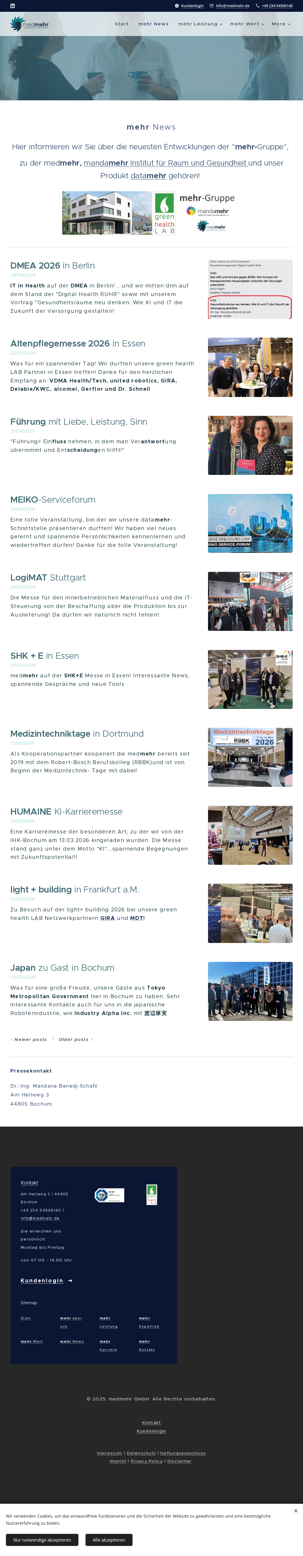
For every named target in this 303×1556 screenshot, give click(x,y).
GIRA (107, 918)
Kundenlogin (192, 5)
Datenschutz (141, 1453)
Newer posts (30, 1039)
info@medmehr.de (232, 5)
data (139, 175)
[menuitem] (123, 24)
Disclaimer (179, 1461)
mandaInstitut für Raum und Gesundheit (165, 163)
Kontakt (29, 1183)
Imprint (118, 1461)
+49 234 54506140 (277, 5)
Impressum (110, 1453)
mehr (156, 176)
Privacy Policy (147, 1461)
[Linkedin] (12, 6)
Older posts (74, 1039)
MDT (136, 918)
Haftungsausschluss (183, 1453)
